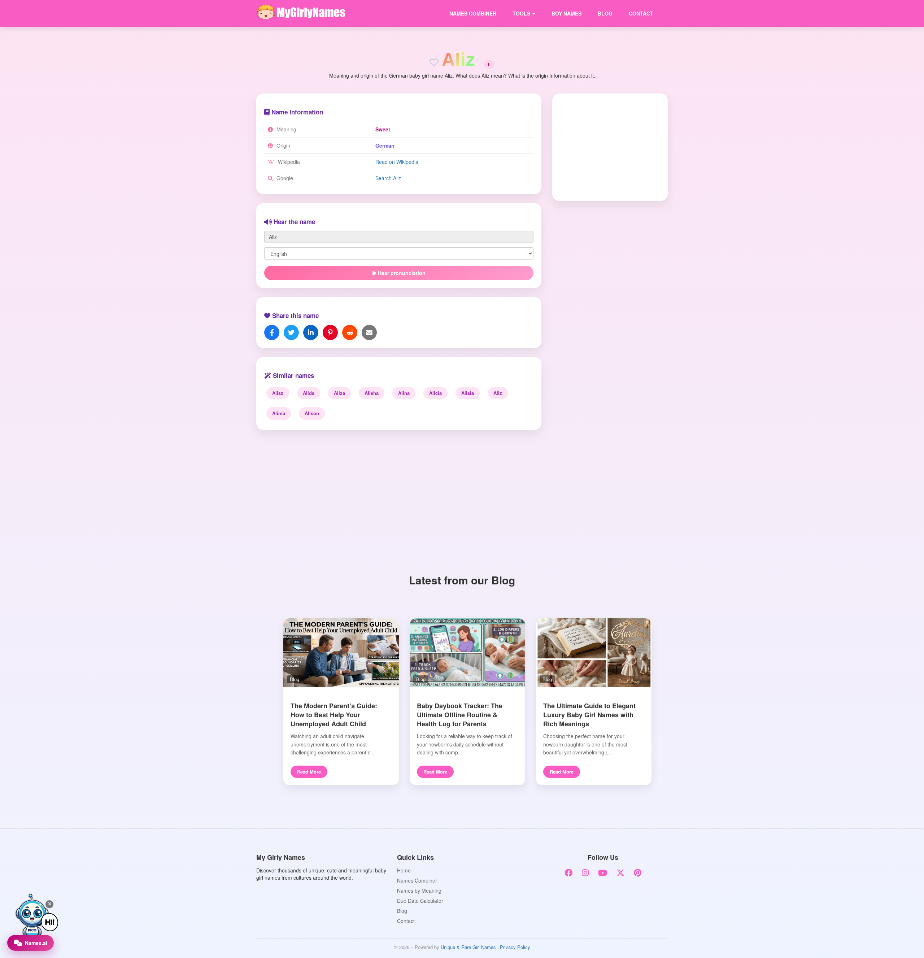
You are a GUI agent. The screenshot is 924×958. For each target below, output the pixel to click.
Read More (309, 771)
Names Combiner (472, 13)
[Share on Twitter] (291, 332)
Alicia (435, 392)
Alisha (372, 392)
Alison (312, 413)
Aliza (339, 392)
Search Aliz (388, 178)
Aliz (497, 392)
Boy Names (566, 13)
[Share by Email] (369, 332)
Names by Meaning (419, 890)
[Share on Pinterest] (330, 332)
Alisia (467, 392)
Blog (605, 13)
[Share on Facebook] (271, 332)
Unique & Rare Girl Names (468, 947)
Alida (308, 392)
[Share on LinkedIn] (310, 332)
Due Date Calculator (420, 900)
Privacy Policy (515, 947)
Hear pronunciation (401, 272)
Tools (522, 13)
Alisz (277, 392)
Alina (404, 392)
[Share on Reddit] (349, 332)
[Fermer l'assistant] (49, 904)
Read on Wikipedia (396, 161)
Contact (641, 13)
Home (404, 870)
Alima (278, 413)
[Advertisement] (605, 146)
